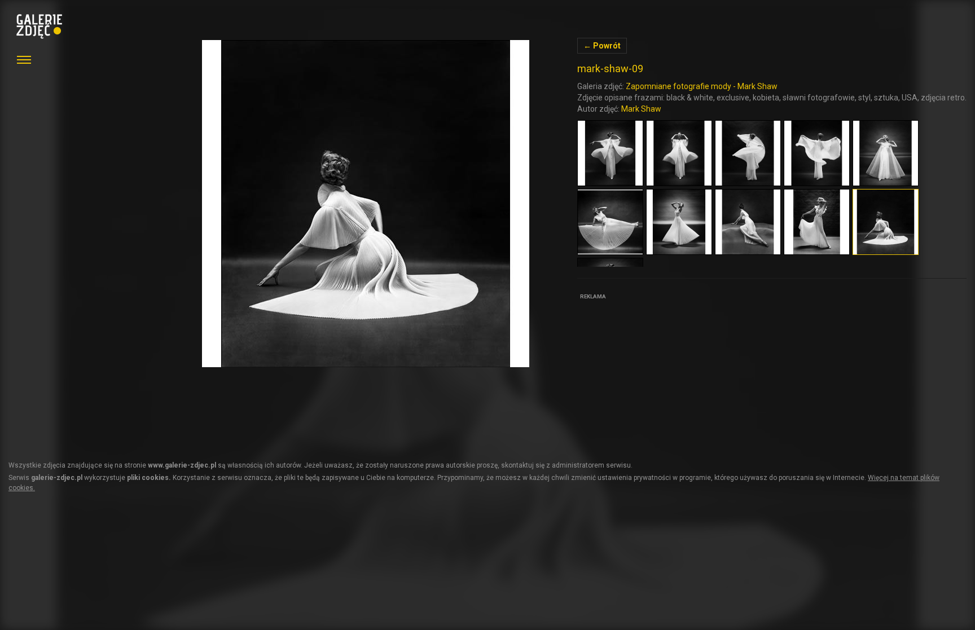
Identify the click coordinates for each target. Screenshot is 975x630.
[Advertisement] (661, 373)
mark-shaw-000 (365, 203)
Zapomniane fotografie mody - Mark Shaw (702, 86)
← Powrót (602, 45)
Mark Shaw (641, 108)
